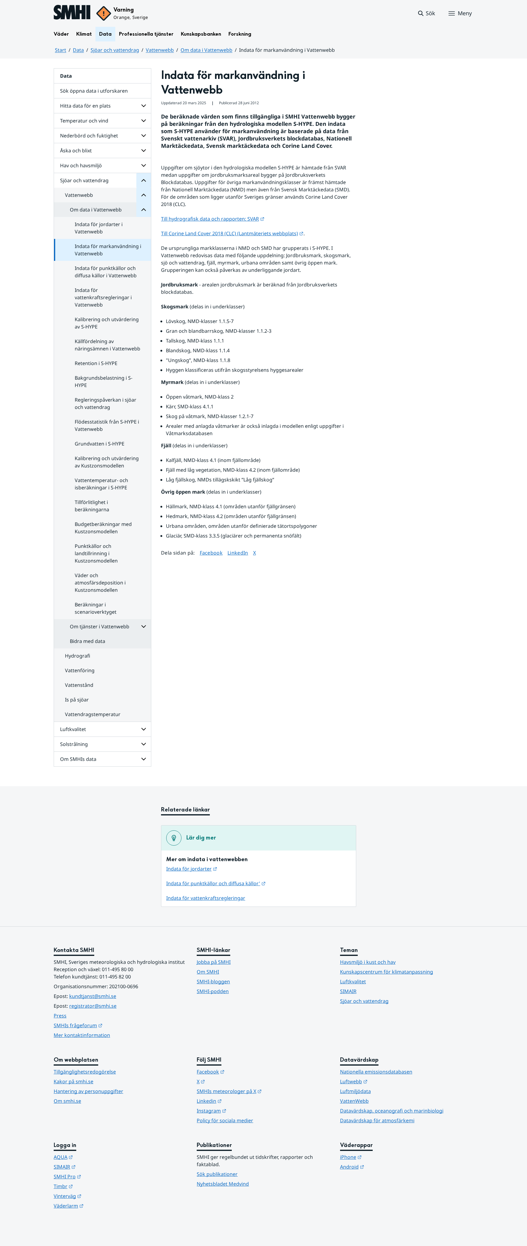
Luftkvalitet (73, 729)
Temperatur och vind (84, 120)
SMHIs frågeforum (108, 1025)
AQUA (93, 1156)
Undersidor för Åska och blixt (143, 150)
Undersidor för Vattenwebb (143, 195)
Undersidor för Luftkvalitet (143, 729)
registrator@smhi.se (93, 1006)
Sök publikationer (217, 1174)
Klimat (84, 33)
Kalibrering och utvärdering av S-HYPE (107, 323)
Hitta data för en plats (85, 105)
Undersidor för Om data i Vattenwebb (143, 209)
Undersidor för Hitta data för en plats (143, 105)
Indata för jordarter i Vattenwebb (99, 228)
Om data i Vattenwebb (206, 50)
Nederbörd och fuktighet (89, 135)
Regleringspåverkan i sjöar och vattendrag (105, 403)
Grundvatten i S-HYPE (99, 443)
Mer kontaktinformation (82, 1035)
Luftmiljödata (355, 1091)
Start (60, 50)
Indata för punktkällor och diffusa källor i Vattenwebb (106, 272)
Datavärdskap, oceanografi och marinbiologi (391, 1110)
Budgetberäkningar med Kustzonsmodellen (103, 528)
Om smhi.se (67, 1101)
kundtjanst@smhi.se (92, 996)
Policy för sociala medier (225, 1120)
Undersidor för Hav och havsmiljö (143, 165)
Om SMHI (208, 971)
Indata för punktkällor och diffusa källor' (216, 883)
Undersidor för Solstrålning (143, 744)
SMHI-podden (213, 991)
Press (60, 1015)
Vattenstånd (79, 685)
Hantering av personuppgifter (88, 1091)
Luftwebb (383, 1081)
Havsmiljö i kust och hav (368, 962)
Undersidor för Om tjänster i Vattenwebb (143, 626)
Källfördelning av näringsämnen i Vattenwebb (107, 345)
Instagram (241, 1110)
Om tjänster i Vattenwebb (99, 626)
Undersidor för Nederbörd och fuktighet (143, 135)
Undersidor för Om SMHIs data (143, 759)
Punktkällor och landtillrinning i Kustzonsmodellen (96, 553)
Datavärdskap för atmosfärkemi (377, 1120)
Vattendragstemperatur (92, 714)
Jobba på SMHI (214, 962)
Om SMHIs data (78, 759)
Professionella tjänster (146, 33)
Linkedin (239, 1100)
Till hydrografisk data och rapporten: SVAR (212, 218)
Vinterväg (97, 1195)
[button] (426, 13)
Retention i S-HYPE (96, 363)
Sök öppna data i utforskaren (94, 90)
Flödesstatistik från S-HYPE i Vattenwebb (107, 425)
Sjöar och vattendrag (115, 50)
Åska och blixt (76, 150)
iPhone (380, 1156)
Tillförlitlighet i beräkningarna (92, 506)
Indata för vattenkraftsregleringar (205, 898)
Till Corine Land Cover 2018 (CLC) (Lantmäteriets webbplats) (232, 233)
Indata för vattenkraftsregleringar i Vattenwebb (103, 297)
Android (382, 1166)
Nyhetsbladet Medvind (223, 1183)
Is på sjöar (77, 699)
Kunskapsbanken (201, 33)
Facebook (211, 552)
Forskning (239, 33)
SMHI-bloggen (213, 981)
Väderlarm (98, 1205)
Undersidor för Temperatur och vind (143, 120)
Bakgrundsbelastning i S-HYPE (103, 382)
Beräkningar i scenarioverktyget (96, 608)
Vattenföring (80, 670)
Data (105, 33)
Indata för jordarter (191, 868)
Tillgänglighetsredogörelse (85, 1071)
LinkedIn (238, 552)
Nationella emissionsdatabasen (376, 1071)
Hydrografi (77, 655)
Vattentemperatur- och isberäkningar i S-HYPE (101, 484)
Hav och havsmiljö (81, 165)
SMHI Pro (97, 1176)
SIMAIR (348, 991)
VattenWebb (354, 1101)
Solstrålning (74, 744)
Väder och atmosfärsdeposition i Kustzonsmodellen (100, 582)
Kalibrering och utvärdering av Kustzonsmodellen (107, 462)
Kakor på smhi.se (73, 1081)
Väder (61, 33)
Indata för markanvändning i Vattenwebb (108, 250)
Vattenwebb (160, 50)
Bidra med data (87, 641)
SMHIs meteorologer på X (259, 1091)
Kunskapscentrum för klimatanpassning (386, 971)
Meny (465, 13)
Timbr (93, 1186)
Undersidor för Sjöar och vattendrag (143, 180)
